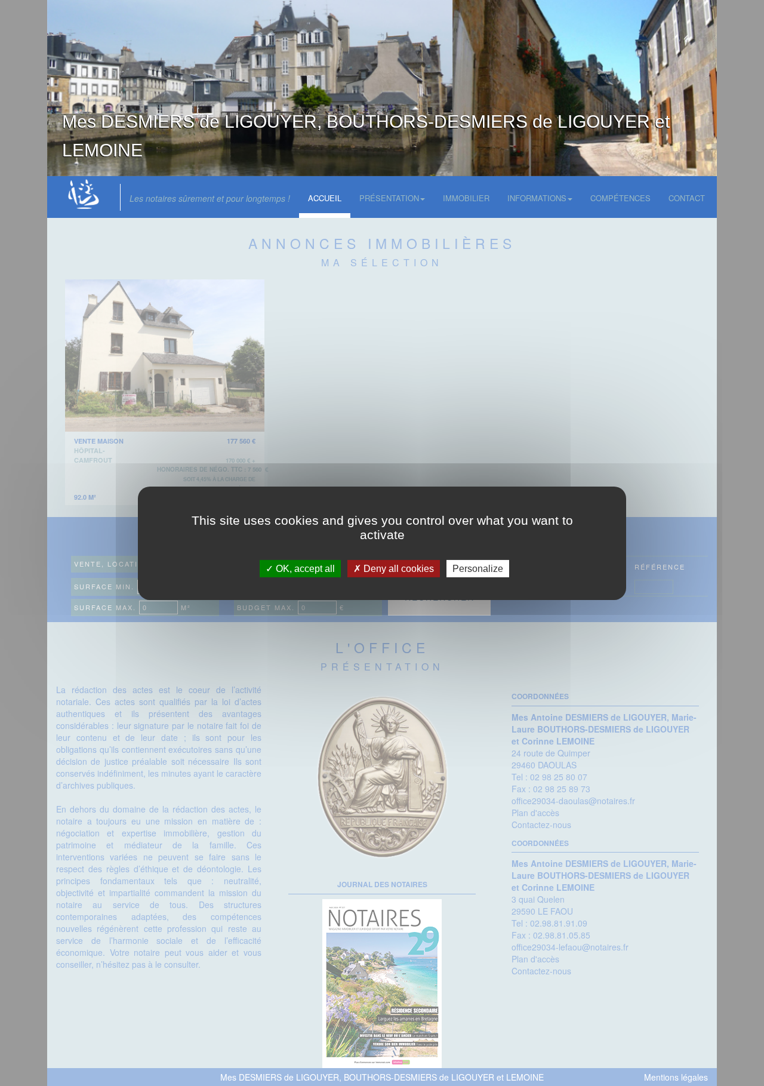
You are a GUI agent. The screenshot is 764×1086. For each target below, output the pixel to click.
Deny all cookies (397, 568)
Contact (686, 198)
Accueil (324, 198)
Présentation (389, 198)
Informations (536, 198)
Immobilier (466, 198)
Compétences (620, 198)
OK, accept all (304, 568)
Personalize (477, 568)
